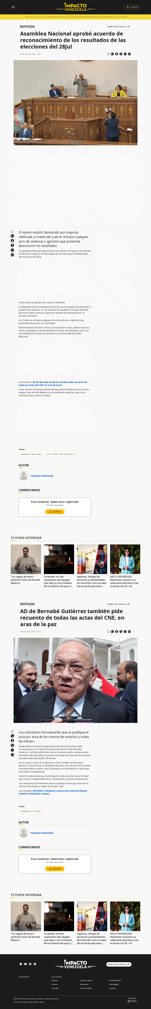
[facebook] (116, 54)
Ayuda (42, 1002)
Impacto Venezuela (42, 475)
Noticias (29, 17)
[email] (125, 54)
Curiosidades (121, 17)
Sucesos (38, 17)
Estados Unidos (62, 17)
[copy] (129, 54)
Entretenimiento (106, 17)
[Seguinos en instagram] (30, 964)
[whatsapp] (112, 54)
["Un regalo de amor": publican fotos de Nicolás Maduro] (26, 559)
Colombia (48, 17)
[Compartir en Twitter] (121, 54)
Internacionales (89, 17)
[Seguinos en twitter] (20, 964)
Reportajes (75, 17)
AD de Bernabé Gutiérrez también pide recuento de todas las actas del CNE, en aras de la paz (53, 383)
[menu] (13, 7)
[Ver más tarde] (108, 54)
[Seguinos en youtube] (25, 964)
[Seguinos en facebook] (35, 964)
